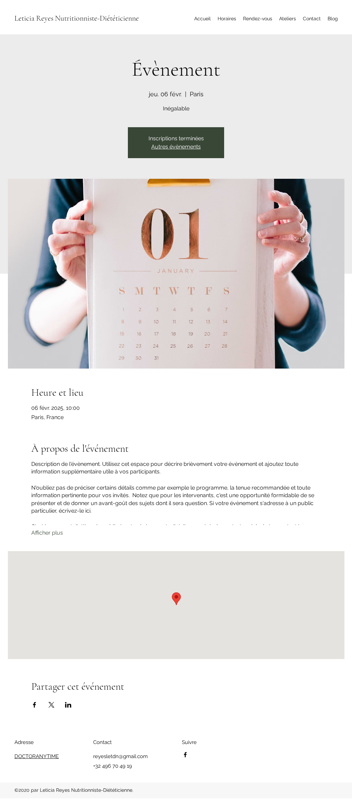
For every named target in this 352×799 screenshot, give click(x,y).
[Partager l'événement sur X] (51, 705)
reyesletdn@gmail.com (120, 756)
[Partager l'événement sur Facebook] (34, 705)
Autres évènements (176, 146)
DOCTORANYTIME (36, 756)
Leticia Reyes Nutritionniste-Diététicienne (76, 18)
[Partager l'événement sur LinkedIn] (68, 705)
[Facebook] (185, 754)
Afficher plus (47, 532)
